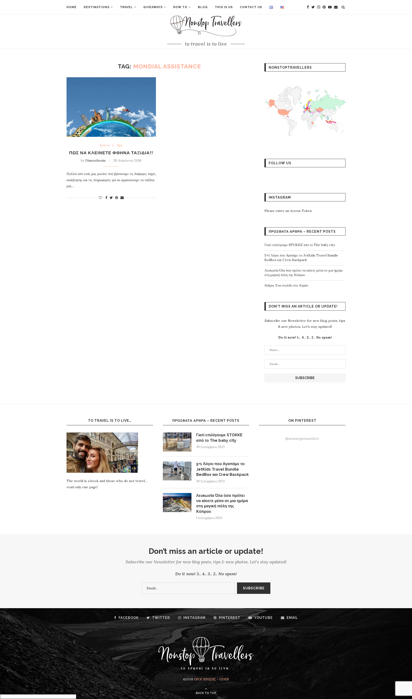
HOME (72, 7)
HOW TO (180, 7)
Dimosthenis (95, 160)
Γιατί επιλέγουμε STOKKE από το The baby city (299, 245)
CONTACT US (251, 7)
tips (120, 145)
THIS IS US (224, 7)
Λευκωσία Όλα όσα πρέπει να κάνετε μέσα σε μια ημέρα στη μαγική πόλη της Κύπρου (303, 272)
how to (105, 145)
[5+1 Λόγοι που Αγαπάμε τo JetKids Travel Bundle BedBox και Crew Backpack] (177, 470)
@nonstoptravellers (302, 438)
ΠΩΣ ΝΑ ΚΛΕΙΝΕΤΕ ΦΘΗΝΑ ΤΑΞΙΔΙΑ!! (111, 152)
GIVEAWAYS (153, 7)
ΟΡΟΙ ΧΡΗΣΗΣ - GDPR (211, 679)
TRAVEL (126, 7)
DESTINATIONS (96, 7)
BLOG (203, 7)
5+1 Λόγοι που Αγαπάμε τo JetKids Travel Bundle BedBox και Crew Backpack (301, 257)
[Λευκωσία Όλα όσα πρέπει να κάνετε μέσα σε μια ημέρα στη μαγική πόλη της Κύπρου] (177, 502)
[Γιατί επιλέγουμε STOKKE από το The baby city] (177, 442)
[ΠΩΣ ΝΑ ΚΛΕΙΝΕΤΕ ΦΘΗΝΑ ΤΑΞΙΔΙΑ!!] (111, 107)
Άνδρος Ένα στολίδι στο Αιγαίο (286, 285)
